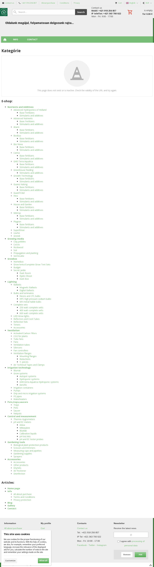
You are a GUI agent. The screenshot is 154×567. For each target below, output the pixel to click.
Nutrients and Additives (21, 107)
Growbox (12, 258)
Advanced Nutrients (23, 118)
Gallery (11, 505)
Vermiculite (19, 255)
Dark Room (25, 273)
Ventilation (14, 330)
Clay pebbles (20, 241)
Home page (14, 488)
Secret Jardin (20, 270)
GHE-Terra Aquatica (23, 161)
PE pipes (18, 396)
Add (140, 555)
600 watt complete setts (31, 313)
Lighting (12, 281)
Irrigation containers (23, 387)
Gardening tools (16, 442)
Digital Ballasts (27, 290)
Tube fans (18, 339)
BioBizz (17, 135)
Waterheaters (20, 399)
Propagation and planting (26, 253)
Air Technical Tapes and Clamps (29, 364)
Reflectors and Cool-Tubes (27, 318)
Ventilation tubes (22, 344)
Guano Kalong (20, 184)
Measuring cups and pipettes (28, 450)
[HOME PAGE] (5, 39)
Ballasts (17, 284)
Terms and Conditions (24, 497)
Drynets (17, 467)
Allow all (43, 560)
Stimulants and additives (31, 115)
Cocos (17, 244)
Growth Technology (23, 175)
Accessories (19, 327)
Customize (10, 560)
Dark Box (24, 278)
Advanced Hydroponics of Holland (30, 109)
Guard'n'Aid (19, 192)
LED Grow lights (21, 316)
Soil (15, 250)
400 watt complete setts (31, 310)
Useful (17, 233)
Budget (17, 267)
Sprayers (18, 456)
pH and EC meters (22, 422)
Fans (16, 341)
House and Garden (23, 204)
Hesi (16, 195)
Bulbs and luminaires (24, 293)
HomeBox (18, 261)
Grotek (17, 235)
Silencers (18, 347)
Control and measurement (22, 416)
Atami (16, 127)
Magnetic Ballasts (28, 287)
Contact (12, 508)
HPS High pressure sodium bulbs (35, 298)
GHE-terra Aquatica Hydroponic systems (39, 382)
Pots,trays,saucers (18, 402)
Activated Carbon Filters (25, 333)
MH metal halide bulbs (30, 301)
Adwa (22, 424)
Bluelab (23, 430)
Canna (17, 152)
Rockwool (18, 247)
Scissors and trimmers (24, 447)
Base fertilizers (27, 129)
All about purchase (23, 494)
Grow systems (21, 373)
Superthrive (19, 230)
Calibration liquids (28, 433)
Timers (17, 324)
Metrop (17, 213)
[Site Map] (150, 565)
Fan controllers (21, 350)
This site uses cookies (17, 534)
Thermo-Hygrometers (24, 419)
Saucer (17, 410)
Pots (16, 407)
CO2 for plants (21, 336)
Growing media (16, 238)
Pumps (17, 390)
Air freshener (20, 470)
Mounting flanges (28, 356)
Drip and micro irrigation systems (30, 393)
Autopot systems (28, 376)
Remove (127, 555)
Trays (16, 404)
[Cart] (139, 12)
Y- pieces (24, 361)
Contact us (82, 528)
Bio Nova (18, 144)
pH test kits (25, 436)
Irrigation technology (19, 367)
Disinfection (19, 473)
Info (10, 491)
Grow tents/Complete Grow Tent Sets (32, 264)
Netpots (18, 413)
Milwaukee (25, 427)
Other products (21, 465)
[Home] (4, 12)
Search (81, 12)
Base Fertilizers (27, 112)
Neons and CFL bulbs (30, 296)
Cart (43, 528)
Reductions (25, 359)
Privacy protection (22, 499)
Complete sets (21, 304)
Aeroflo (23, 384)
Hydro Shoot (26, 276)
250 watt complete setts (31, 307)
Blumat (17, 370)
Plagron (17, 221)
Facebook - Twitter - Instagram (91, 545)
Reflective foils (21, 321)
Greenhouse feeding (23, 170)
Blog (10, 502)
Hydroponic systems (29, 379)
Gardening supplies (23, 453)
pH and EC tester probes (31, 439)
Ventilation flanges (22, 353)
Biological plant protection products (31, 445)
